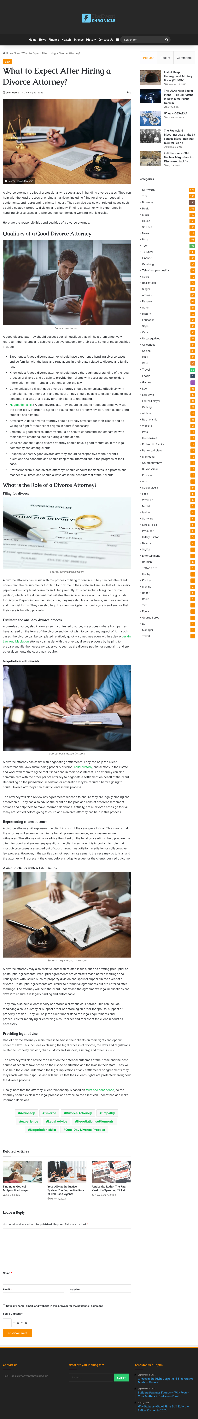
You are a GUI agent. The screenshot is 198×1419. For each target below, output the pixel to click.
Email (7, 1289)
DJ (143, 623)
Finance (54, 39)
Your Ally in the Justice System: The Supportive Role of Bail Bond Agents (66, 1190)
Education (148, 319)
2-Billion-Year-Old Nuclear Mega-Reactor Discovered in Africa (179, 157)
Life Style (148, 394)
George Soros (150, 617)
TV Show (147, 251)
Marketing (148, 456)
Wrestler (147, 499)
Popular (148, 58)
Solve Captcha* (13, 1313)
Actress (147, 295)
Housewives (149, 438)
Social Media (150, 487)
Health (66, 39)
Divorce (50, 1113)
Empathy (108, 1113)
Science (78, 39)
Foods (146, 376)
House (146, 220)
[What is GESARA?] (150, 118)
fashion (146, 512)
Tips (144, 196)
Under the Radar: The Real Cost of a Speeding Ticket (109, 1188)
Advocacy (27, 1113)
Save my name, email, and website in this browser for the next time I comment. (54, 1305)
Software (148, 518)
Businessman (150, 469)
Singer (146, 288)
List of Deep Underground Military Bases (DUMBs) (178, 76)
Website (75, 1289)
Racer (145, 592)
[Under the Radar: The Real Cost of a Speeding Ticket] (111, 1172)
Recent (165, 58)
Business (147, 202)
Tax (144, 605)
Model (146, 506)
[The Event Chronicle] (99, 18)
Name (7, 1273)
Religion (147, 561)
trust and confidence (100, 1090)
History (91, 39)
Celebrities (148, 344)
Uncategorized (151, 338)
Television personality (155, 270)
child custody (83, 767)
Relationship (149, 419)
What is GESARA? (175, 113)
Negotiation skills (21, 405)
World (145, 363)
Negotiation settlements (95, 1121)
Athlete (146, 413)
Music (145, 214)
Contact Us (105, 39)
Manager (147, 629)
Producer (148, 530)
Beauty (146, 543)
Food (145, 493)
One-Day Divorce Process (85, 1130)
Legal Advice (57, 1121)
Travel (146, 369)
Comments (184, 58)
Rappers (147, 301)
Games (146, 382)
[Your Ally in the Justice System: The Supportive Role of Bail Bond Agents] (67, 1172)
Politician (147, 475)
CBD (145, 357)
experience (29, 1121)
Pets (145, 431)
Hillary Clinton (150, 537)
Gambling (148, 264)
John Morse (12, 92)
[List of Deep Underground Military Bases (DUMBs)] (150, 77)
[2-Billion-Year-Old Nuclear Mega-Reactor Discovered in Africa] (150, 158)
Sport (145, 276)
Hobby (146, 574)
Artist (145, 481)
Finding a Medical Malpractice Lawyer (16, 1188)
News (42, 39)
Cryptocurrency (152, 462)
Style (145, 326)
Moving (146, 586)
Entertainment (151, 555)
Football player (151, 400)
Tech (145, 245)
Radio (145, 599)
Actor (145, 307)
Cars (145, 332)
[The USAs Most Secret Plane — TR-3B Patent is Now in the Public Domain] (150, 96)
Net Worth (148, 189)
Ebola (145, 611)
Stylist (146, 549)
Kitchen (147, 580)
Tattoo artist (149, 568)
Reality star (149, 282)
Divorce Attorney (79, 1113)
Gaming (147, 407)
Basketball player (152, 450)
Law (17, 53)
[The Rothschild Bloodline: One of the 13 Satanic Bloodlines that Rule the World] (150, 136)
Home (32, 39)
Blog (145, 239)
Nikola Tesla (149, 524)
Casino (146, 350)
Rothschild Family (153, 444)
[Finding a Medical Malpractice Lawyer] (22, 1172)
